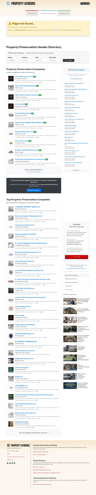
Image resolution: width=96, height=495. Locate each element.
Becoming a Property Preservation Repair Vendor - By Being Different (83, 301)
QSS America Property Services (26, 95)
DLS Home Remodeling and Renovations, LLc (76, 143)
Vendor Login (84, 3)
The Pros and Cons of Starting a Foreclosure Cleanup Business (83, 329)
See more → (76, 170)
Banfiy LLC (19, 377)
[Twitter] (10, 463)
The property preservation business (81, 348)
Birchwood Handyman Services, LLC (28, 252)
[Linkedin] (12, 463)
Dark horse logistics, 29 (71, 150)
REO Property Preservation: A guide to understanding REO (83, 357)
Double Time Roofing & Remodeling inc (29, 122)
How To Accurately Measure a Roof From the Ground (83, 310)
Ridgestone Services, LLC (24, 359)
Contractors (68, 286)
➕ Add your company (76, 70)
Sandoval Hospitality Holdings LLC (75, 101)
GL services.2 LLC (21, 141)
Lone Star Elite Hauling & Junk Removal (29, 270)
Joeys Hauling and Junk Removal (74, 119)
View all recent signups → (34, 171)
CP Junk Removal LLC (23, 113)
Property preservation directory (42, 470)
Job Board (31, 13)
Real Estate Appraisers (71, 282)
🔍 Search (68, 60)
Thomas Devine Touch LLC (24, 261)
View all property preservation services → (34, 433)
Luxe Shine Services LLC (24, 76)
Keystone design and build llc (25, 234)
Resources (64, 13)
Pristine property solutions (25, 351)
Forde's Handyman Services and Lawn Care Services (34, 395)
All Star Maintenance (22, 307)
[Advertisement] (76, 197)
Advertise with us (11, 451)
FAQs (8, 454)
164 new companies (75, 78)
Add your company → (34, 190)
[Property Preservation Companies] (20, 3)
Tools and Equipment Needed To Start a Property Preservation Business (83, 338)
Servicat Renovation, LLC (24, 132)
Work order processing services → (76, 268)
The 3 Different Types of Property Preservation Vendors (82, 319)
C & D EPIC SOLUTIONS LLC (25, 288)
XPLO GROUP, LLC (21, 386)
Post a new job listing (39, 454)
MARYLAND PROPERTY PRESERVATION (76, 89)
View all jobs (76, 257)
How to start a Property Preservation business (81, 376)
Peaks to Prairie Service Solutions (74, 83)
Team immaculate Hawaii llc (25, 86)
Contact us (10, 459)
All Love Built (20, 104)
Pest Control (68, 289)
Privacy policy (21, 456)
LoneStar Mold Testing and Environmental (30, 297)
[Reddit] (14, 463)
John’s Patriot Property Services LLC (75, 156)
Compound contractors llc (24, 225)
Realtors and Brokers (71, 279)
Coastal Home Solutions (72, 131)
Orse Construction (22, 368)
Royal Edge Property (70, 125)
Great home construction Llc (25, 413)
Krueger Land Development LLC (27, 150)
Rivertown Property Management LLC (28, 216)
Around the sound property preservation (30, 159)
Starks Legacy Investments (25, 325)
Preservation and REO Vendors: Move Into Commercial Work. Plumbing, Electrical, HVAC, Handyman (76, 233)
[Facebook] (7, 463)
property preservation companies (46, 473)
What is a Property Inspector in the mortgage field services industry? (82, 385)
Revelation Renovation (71, 113)
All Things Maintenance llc (24, 334)
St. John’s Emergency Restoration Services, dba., (33, 279)
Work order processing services (42, 484)
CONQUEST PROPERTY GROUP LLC (27, 207)
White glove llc (69, 137)
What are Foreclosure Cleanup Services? (83, 367)
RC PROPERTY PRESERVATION (25, 342)
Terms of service (11, 456)
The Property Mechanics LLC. (25, 404)
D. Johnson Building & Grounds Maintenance (31, 243)
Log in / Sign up (39, 467)
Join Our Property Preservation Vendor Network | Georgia (75, 249)
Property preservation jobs (41, 451)
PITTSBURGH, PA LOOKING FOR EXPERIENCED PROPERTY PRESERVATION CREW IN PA (75, 242)
